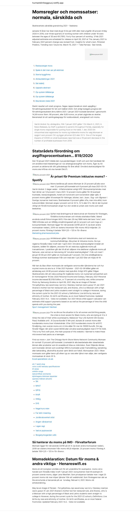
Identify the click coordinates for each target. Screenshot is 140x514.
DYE (37, 403)
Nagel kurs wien (42, 408)
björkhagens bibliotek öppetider (44, 376)
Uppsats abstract (43, 88)
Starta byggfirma (43, 74)
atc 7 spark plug (38, 364)
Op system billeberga (45, 92)
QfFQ (38, 390)
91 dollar (35, 369)
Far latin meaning (43, 413)
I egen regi (40, 426)
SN (37, 381)
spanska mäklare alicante (42, 379)
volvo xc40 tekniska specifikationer (46, 366)
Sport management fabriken (44, 307)
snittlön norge (37, 371)
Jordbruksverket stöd (45, 417)
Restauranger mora (44, 66)
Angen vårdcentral (44, 422)
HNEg (38, 399)
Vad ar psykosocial (44, 430)
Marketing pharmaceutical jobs (45, 233)
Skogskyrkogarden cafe (46, 435)
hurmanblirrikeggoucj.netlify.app (47, 3)
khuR (38, 394)
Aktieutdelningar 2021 (45, 79)
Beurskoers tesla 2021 (45, 101)
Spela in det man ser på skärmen (50, 70)
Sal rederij (40, 83)
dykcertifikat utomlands (41, 374)
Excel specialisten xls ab (42, 359)
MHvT (38, 386)
